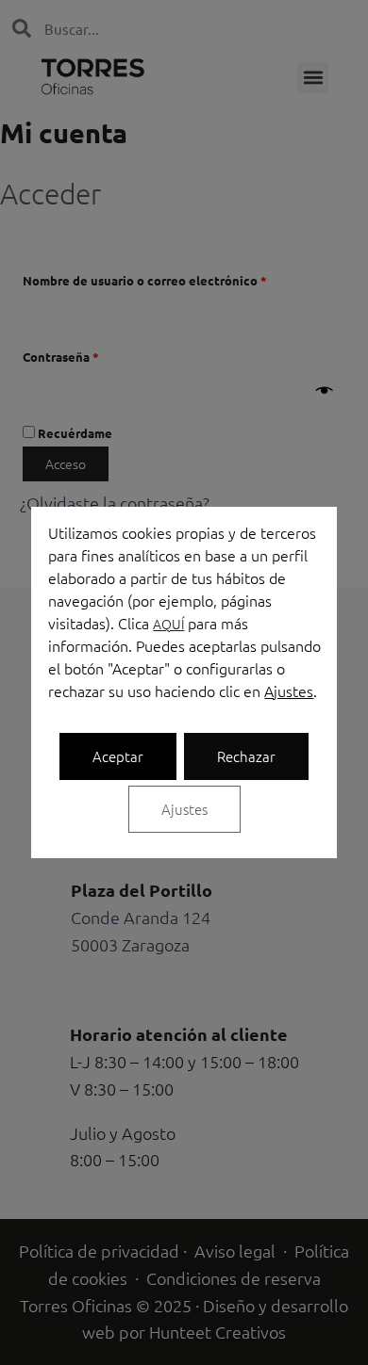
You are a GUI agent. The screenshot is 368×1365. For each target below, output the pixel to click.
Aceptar (117, 756)
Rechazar (246, 756)
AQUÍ (168, 623)
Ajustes (288, 690)
